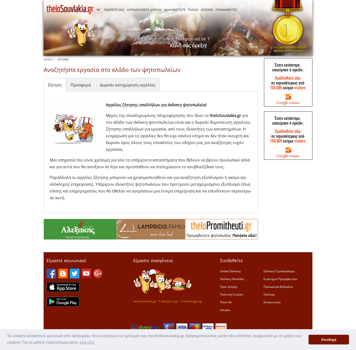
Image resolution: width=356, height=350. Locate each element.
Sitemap (269, 294)
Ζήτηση (55, 85)
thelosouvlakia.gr (144, 301)
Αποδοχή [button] (328, 340)
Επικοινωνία (271, 302)
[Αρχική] (70, 9)
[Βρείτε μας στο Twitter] (74, 277)
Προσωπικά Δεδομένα (278, 287)
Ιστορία (225, 310)
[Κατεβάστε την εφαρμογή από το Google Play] (62, 305)
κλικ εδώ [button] (87, 342)
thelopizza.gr (169, 301)
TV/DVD (193, 10)
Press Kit (226, 302)
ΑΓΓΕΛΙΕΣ (207, 10)
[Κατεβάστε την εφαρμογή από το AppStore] (62, 290)
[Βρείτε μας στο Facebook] (51, 277)
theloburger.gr (192, 301)
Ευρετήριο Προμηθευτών (280, 279)
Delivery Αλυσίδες (232, 279)
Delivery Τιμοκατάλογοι (279, 271)
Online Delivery (230, 271)
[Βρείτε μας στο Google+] (98, 277)
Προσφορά (81, 85)
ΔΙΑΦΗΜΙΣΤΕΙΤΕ (175, 10)
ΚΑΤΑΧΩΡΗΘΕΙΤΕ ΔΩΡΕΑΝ (144, 10)
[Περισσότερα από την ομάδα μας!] (98, 10)
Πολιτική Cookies (231, 294)
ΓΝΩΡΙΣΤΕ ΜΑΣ (114, 10)
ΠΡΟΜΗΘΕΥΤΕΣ (226, 10)
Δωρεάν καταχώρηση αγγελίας (127, 85)
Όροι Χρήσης (229, 287)
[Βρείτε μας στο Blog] (63, 277)
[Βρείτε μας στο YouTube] (86, 277)
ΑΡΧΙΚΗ (48, 59)
